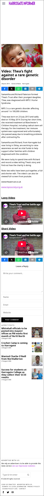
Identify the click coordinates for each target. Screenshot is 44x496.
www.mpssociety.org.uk (12, 187)
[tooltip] (4, 89)
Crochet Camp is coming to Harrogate (14, 344)
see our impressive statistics (23, 466)
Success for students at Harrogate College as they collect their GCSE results (14, 373)
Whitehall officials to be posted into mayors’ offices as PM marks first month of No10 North (14, 332)
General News (16, 84)
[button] (28, 474)
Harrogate (25, 84)
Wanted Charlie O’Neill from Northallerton (13, 357)
